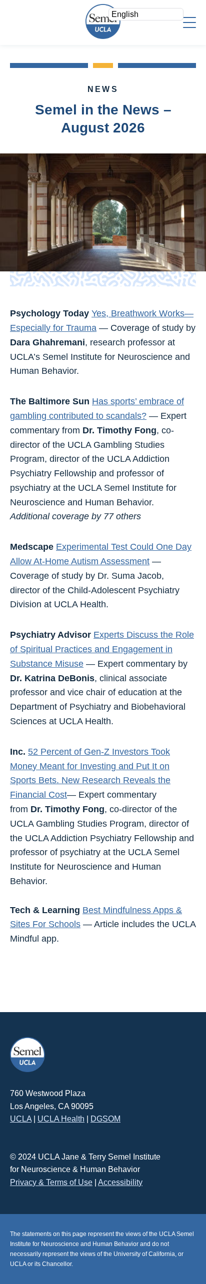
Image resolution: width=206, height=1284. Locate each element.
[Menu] (190, 21)
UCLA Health (61, 1119)
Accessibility (120, 1182)
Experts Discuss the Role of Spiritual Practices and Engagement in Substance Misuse (102, 649)
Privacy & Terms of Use (51, 1182)
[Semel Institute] (103, 21)
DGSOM (105, 1119)
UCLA (21, 1119)
